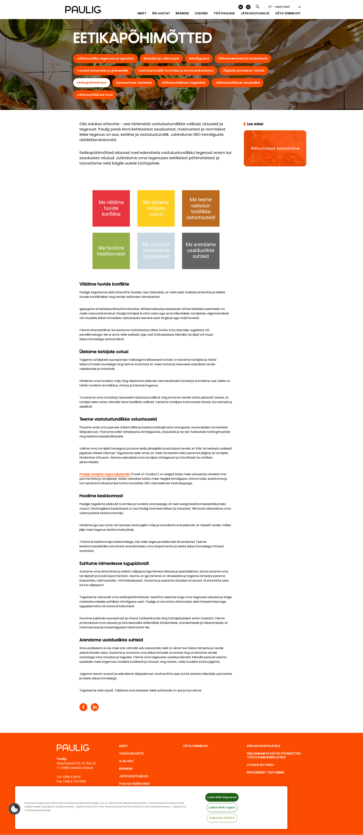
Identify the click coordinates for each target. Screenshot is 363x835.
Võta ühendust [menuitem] (288, 13)
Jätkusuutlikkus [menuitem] (255, 13)
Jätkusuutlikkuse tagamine (183, 82)
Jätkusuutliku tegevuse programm (105, 58)
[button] (15, 809)
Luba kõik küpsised (222, 797)
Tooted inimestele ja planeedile (102, 70)
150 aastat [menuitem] (161, 13)
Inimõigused (199, 58)
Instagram (248, 7)
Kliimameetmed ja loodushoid (242, 58)
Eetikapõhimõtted (91, 82)
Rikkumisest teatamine (265, 772)
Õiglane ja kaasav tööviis (244, 70)
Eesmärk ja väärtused (161, 58)
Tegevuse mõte (131, 753)
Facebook (83, 707)
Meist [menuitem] (141, 13)
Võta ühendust (196, 746)
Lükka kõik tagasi (222, 807)
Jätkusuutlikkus (133, 776)
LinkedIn (240, 7)
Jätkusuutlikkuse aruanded (237, 82)
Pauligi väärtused (134, 784)
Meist (123, 746)
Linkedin (95, 707)
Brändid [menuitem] (182, 13)
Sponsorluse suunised (134, 82)
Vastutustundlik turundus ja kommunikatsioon (176, 70)
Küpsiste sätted (222, 818)
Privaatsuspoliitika (263, 746)
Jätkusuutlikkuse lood (95, 95)
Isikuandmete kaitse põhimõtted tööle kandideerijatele (274, 755)
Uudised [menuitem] (201, 13)
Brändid (126, 768)
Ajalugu (126, 761)
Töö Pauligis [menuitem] (224, 13)
